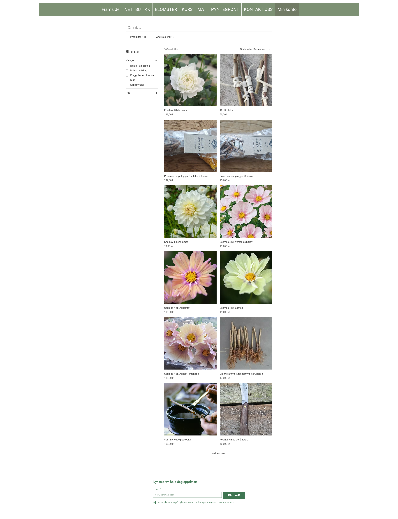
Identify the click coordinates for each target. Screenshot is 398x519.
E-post (157, 489)
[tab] (139, 37)
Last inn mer (218, 453)
